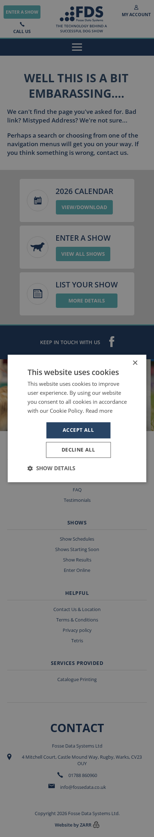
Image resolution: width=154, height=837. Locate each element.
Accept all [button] (78, 430)
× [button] (135, 363)
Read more (99, 410)
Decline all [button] (78, 450)
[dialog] (77, 418)
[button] (51, 468)
